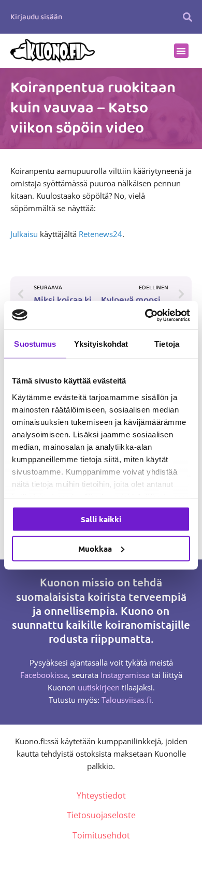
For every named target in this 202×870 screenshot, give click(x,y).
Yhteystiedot (101, 795)
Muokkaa (95, 548)
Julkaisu (24, 234)
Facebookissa (44, 675)
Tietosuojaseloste (101, 815)
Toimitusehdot (101, 835)
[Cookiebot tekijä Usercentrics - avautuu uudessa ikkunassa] (145, 315)
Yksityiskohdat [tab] (101, 344)
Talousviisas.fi (126, 700)
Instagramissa (125, 675)
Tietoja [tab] (166, 344)
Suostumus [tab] (35, 344)
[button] (187, 16)
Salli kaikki (101, 519)
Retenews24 (100, 234)
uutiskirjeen (99, 687)
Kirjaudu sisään (36, 17)
